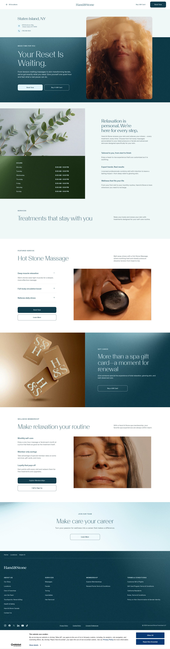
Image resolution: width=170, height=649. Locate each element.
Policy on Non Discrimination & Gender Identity (143, 600)
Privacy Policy (64, 626)
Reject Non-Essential (150, 642)
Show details (33, 645)
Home (6, 555)
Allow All (150, 635)
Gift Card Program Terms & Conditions (140, 586)
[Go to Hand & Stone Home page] (85, 4)
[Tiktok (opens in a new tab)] (27, 625)
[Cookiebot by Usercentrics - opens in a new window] (16, 645)
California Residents (134, 591)
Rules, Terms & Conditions (136, 595)
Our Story (7, 582)
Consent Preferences (92, 626)
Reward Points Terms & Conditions (98, 586)
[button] (37, 273)
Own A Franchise (10, 591)
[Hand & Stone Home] (15, 567)
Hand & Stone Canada (11, 608)
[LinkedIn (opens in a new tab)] (18, 625)
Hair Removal (49, 600)
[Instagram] (5, 625)
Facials (47, 586)
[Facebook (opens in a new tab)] (9, 625)
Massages (48, 582)
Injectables (49, 595)
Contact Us (8, 613)
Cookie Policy (77, 626)
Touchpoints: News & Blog (13, 600)
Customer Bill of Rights (135, 582)
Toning (47, 591)
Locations (7, 586)
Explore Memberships (94, 582)
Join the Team (9, 595)
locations (13, 555)
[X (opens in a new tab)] (14, 625)
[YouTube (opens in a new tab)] (22, 625)
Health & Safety (9, 604)
